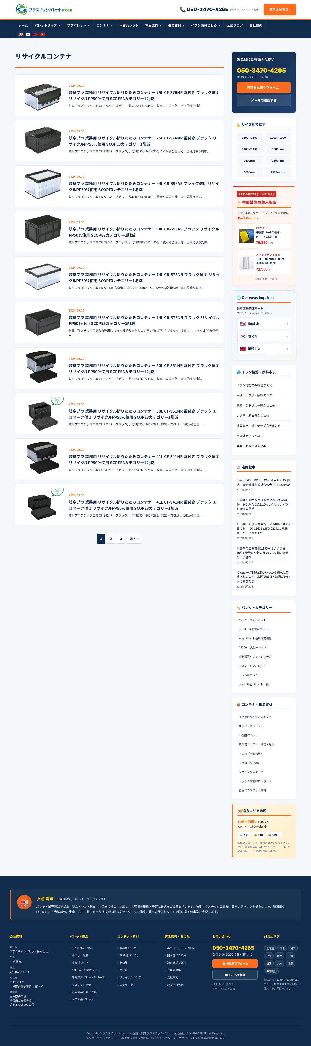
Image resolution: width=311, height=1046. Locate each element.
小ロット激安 (80, 955)
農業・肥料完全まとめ (251, 446)
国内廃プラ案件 (176, 955)
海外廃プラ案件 (176, 962)
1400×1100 (249, 149)
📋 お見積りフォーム (235, 963)
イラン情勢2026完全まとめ (255, 385)
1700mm (278, 160)
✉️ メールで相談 (235, 975)
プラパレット (78, 25)
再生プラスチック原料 (252, 790)
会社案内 (256, 25)
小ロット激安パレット (252, 620)
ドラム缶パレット (250, 675)
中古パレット (129, 25)
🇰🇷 (28, 34)
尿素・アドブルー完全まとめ (256, 405)
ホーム (23, 25)
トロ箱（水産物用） (251, 753)
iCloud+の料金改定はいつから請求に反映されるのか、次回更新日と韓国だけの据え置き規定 (263, 576)
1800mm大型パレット (253, 647)
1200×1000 (278, 137)
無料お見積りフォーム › (264, 87)
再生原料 (153, 25)
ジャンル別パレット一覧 (254, 684)
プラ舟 (124, 970)
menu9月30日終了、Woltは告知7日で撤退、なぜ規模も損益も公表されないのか (263, 482)
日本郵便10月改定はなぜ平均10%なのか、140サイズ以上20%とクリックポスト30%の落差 (263, 504)
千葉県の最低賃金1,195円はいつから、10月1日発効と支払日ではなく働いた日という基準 (263, 552)
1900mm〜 (278, 172)
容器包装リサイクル (84, 992)
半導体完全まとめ (248, 435)
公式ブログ (235, 25)
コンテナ (105, 25)
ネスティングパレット (252, 666)
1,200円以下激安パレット (254, 629)
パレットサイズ (48, 25)
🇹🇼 (35, 34)
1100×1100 (249, 137)
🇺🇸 (20, 34)
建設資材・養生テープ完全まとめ (259, 425)
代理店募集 (174, 970)
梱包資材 (176, 25)
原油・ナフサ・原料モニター (256, 395)
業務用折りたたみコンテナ (255, 717)
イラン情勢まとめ (205, 25)
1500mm (278, 149)
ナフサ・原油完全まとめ (253, 415)
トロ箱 (124, 962)
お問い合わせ (175, 984)
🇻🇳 (42, 34)
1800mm (250, 172)
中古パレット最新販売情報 (255, 638)
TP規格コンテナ (249, 735)
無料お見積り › (279, 9)
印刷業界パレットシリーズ (255, 656)
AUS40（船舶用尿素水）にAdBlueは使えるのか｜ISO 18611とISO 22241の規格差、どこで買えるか (264, 528)
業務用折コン (128, 948)
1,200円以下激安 (82, 948)
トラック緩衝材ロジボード (255, 781)
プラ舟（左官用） (250, 763)
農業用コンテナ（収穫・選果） (258, 744)
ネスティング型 (81, 984)
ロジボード (126, 984)
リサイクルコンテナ (251, 772)
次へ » (134, 538)
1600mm (250, 160)
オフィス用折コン (250, 726)
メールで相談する (264, 100)
